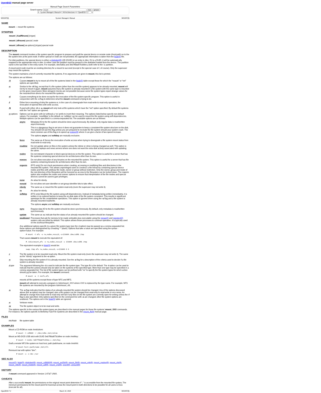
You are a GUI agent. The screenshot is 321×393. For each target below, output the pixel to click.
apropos (96, 10)
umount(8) (75, 365)
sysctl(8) (66, 365)
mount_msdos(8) (101, 362)
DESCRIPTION (9, 50)
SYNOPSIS (7, 32)
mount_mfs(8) (87, 362)
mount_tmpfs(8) (29, 365)
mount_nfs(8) (115, 362)
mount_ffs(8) (88, 312)
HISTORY (6, 370)
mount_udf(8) (42, 365)
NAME (5, 23)
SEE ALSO (7, 359)
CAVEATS (7, 379)
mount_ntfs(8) (15, 365)
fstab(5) (117, 57)
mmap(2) (105, 218)
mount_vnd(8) (55, 365)
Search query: (36, 10)
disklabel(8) (56, 60)
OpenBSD (6, 3)
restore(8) (74, 132)
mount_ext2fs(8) (60, 362)
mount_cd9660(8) (44, 362)
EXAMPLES (8, 325)
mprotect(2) (118, 218)
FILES (5, 317)
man (89, 10)
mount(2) (13, 362)
